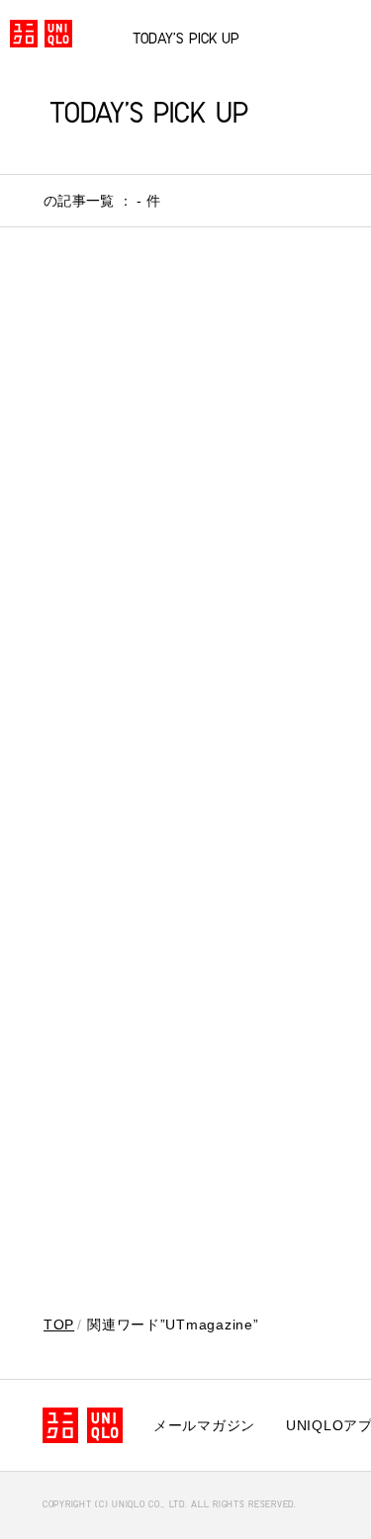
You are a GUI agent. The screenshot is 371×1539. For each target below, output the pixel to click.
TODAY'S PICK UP (186, 39)
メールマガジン (204, 1425)
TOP (59, 1324)
